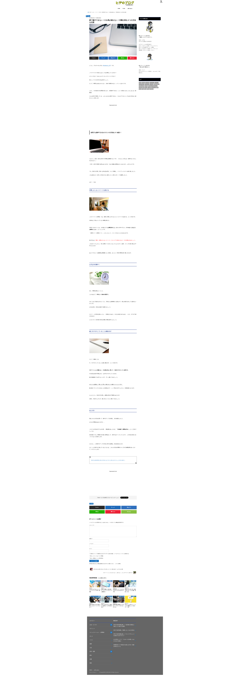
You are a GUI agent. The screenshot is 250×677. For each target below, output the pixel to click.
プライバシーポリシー (92, 672)
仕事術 (92, 503)
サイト (90, 548)
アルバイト (152, 82)
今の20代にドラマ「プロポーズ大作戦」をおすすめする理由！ (123, 640)
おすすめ (147, 82)
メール (91, 543)
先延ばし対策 (141, 85)
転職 (148, 89)
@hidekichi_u (106, 65)
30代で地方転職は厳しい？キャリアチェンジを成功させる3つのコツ (123, 634)
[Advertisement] (113, 117)
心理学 (149, 87)
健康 (91, 643)
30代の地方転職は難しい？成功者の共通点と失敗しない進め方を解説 (123, 625)
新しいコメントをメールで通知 (96, 555)
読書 (145, 89)
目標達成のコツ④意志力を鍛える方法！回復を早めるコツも (123, 645)
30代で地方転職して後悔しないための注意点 (123, 630)
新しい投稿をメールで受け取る (96, 558)
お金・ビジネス (93, 624)
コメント (91, 525)
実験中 (140, 87)
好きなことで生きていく (152, 85)
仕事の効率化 (156, 84)
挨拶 (157, 87)
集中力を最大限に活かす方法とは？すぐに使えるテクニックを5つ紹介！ (108, 460)
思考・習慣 (92, 651)
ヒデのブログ (108, 672)
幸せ (146, 87)
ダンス (91, 636)
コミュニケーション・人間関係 (97, 632)
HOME (119, 8)
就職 (143, 87)
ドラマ (91, 640)
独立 (140, 89)
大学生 (146, 85)
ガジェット (92, 628)
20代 (140, 82)
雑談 (91, 663)
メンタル (151, 84)
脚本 (91, 655)
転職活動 (151, 89)
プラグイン (147, 84)
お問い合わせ (130, 8)
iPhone (143, 82)
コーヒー (156, 82)
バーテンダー (141, 84)
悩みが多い (153, 87)
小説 (91, 647)
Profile (124, 8)
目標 (142, 89)
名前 (90, 538)
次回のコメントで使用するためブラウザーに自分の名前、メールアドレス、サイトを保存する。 (110, 553)
